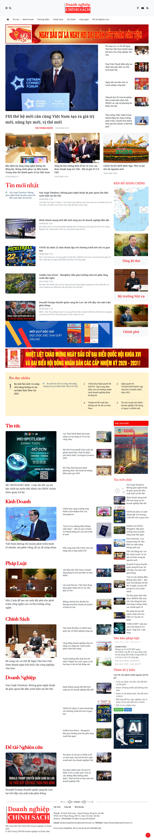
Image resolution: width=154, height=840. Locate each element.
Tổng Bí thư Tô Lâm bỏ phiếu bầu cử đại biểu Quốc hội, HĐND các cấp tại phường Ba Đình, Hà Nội (118, 101)
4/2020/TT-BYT (121, 650)
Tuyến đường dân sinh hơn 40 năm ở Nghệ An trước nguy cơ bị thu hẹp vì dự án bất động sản (78, 661)
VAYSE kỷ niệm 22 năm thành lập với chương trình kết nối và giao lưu (74, 249)
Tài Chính (71, 19)
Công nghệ (84, 19)
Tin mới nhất (22, 185)
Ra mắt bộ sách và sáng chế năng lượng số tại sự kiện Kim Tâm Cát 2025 (26, 388)
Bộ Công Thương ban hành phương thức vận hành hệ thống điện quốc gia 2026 (77, 470)
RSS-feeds (79, 807)
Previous (5, 148)
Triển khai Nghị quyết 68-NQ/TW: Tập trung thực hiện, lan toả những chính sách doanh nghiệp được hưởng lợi (100, 389)
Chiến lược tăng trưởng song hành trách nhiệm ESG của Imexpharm (76, 511)
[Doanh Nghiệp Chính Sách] (78, 8)
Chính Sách (58, 19)
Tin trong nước (44, 128)
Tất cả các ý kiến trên (126, 705)
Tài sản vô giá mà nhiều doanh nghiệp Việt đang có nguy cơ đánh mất (132, 405)
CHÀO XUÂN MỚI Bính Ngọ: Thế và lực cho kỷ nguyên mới (75, 167)
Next (149, 148)
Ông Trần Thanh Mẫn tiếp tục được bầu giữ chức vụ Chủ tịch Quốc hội (118, 67)
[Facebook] (138, 8)
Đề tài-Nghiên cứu (100, 19)
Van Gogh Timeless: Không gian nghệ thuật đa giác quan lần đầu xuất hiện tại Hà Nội (73, 194)
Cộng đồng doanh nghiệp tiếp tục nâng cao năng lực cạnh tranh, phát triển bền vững (78, 646)
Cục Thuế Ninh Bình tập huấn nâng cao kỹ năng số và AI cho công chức (76, 436)
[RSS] (147, 8)
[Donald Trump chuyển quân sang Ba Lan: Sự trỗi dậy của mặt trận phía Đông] (31, 769)
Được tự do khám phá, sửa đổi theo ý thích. (132, 694)
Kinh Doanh (28, 19)
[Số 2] (131, 450)
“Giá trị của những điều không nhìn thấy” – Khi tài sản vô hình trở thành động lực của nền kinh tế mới (77, 530)
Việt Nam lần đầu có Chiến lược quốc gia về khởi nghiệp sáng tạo (78, 629)
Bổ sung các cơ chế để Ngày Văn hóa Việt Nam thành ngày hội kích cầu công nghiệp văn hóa (119, 50)
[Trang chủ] (8, 19)
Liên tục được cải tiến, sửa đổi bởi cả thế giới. (131, 683)
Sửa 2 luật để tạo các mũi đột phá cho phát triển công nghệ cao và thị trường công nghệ (30, 604)
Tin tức (16, 19)
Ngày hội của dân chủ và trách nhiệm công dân (116, 83)
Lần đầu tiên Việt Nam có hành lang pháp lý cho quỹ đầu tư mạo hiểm (78, 573)
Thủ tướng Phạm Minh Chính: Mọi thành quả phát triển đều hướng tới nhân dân (125, 167)
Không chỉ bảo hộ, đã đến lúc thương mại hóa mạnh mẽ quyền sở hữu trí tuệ (78, 604)
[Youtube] (142, 8)
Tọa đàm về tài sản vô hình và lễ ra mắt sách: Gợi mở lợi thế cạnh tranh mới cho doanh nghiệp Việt (78, 757)
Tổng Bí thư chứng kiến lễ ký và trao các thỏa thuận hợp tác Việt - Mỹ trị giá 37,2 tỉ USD (27, 169)
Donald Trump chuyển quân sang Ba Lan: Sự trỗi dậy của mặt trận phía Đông (75, 304)
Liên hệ (67, 807)
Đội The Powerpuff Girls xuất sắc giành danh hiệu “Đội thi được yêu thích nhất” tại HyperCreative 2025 (78, 453)
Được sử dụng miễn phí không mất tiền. (132, 689)
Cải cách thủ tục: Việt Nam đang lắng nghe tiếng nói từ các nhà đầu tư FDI (77, 588)
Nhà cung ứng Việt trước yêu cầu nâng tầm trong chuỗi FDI (78, 549)
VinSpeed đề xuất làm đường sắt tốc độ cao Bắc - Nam (100, 405)
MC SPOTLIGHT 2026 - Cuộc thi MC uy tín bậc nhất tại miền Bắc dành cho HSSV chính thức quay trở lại (31, 488)
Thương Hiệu (43, 19)
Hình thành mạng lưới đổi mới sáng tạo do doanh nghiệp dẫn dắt (74, 220)
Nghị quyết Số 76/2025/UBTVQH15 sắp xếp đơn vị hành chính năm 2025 (132, 388)
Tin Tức (57, 807)
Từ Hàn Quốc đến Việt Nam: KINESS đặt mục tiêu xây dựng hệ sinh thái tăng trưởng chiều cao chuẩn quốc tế (136, 601)
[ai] (131, 731)
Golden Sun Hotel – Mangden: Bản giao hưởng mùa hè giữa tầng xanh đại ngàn (73, 276)
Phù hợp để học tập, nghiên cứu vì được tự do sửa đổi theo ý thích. (131, 700)
